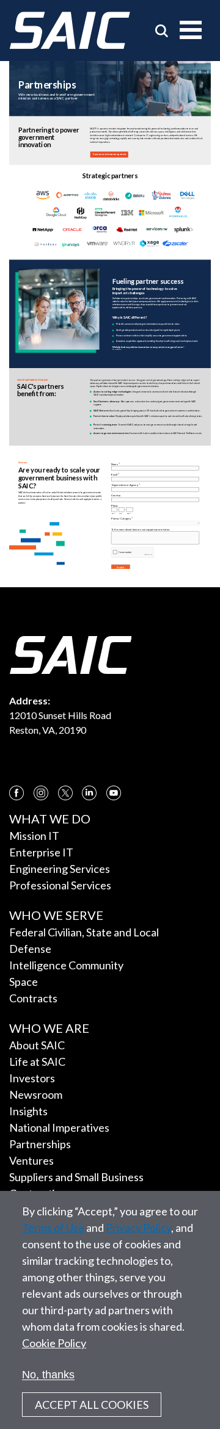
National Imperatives (59, 1127)
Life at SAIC (37, 1061)
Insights (28, 1111)
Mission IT (34, 835)
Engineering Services (59, 868)
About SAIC (37, 1045)
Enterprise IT (41, 852)
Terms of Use (53, 1227)
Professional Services (60, 885)
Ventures (31, 1160)
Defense (30, 948)
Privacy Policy (138, 1227)
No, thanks (48, 1375)
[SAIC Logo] (69, 30)
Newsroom (35, 1094)
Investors (32, 1078)
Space (23, 981)
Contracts (33, 998)
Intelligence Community (66, 965)
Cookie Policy (54, 1343)
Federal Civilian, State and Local (84, 932)
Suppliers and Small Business (76, 1177)
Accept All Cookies (91, 1404)
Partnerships (40, 1144)
